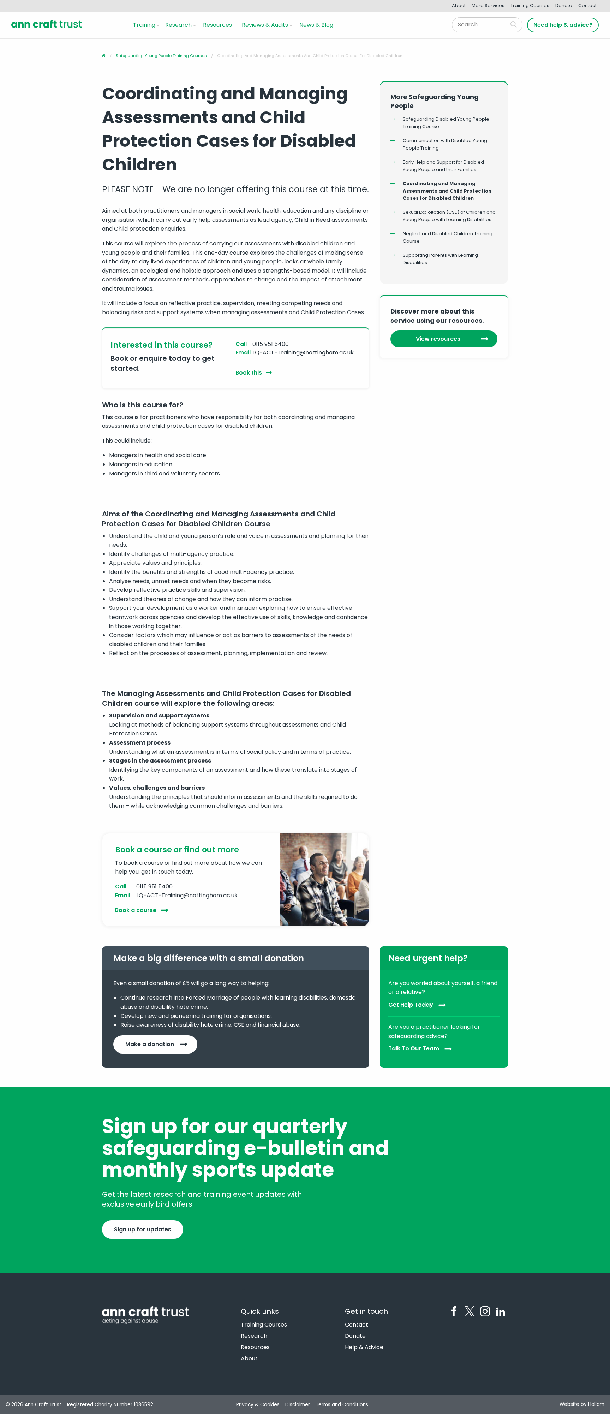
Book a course (135, 910)
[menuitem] (145, 24)
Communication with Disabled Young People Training (445, 144)
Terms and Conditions (342, 1404)
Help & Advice (364, 1347)
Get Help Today (410, 1005)
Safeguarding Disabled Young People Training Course (446, 123)
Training (144, 25)
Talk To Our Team (413, 1049)
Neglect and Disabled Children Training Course (447, 237)
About (459, 5)
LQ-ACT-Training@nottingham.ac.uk (303, 352)
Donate (563, 5)
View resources (438, 339)
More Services (488, 5)
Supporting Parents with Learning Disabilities (440, 259)
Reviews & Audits (265, 25)
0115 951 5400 (270, 344)
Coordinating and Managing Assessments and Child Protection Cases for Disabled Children (447, 191)
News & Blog (316, 25)
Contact (587, 5)
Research (178, 25)
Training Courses (529, 5)
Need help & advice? (562, 25)
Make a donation (149, 1044)
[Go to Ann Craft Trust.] (104, 56)
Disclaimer (297, 1404)
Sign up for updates (142, 1229)
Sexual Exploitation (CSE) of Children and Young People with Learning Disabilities (449, 216)
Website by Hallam (582, 1404)
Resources (217, 25)
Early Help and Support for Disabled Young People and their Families (443, 166)
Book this (248, 373)
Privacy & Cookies (258, 1404)
